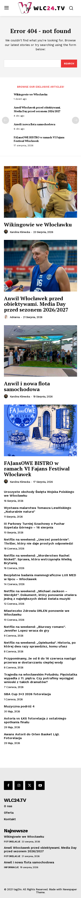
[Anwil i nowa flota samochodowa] (40, 351)
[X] (29, 785)
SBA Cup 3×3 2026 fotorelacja (27, 694)
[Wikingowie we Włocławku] (40, 192)
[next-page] (75, 120)
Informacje (11, 867)
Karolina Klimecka (20, 232)
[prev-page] (5, 120)
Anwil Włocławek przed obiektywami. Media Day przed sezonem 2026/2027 (37, 109)
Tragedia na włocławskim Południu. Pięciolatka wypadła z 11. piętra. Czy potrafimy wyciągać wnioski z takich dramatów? (40, 678)
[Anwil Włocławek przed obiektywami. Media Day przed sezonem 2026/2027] (40, 265)
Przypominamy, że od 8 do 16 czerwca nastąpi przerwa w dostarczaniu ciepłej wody (40, 660)
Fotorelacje (12, 841)
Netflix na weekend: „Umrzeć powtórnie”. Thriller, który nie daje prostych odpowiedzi (38, 541)
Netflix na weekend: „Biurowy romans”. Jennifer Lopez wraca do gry (35, 628)
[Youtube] (40, 785)
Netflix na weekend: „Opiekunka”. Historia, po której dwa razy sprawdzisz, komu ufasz (40, 644)
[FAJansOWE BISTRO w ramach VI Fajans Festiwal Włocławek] (40, 430)
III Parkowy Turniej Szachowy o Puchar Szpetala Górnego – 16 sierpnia (34, 525)
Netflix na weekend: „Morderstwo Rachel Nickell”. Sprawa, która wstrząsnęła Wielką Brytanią (38, 559)
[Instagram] (19, 785)
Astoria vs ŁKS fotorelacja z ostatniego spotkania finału (35, 720)
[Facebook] (8, 785)
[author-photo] (6, 232)
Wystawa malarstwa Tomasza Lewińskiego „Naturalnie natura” (37, 509)
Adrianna (15, 317)
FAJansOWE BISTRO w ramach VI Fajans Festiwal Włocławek (39, 139)
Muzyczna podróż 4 (19, 706)
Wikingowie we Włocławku (30, 94)
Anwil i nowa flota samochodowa (34, 124)
